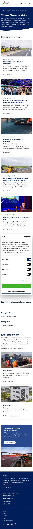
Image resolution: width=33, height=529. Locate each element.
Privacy (4, 518)
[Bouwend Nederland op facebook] (11, 524)
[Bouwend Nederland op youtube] (8, 524)
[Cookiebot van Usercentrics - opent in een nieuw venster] (24, 236)
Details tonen (24, 280)
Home (2, 10)
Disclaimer (5, 515)
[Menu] (30, 3)
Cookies (4, 513)
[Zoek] (21, 3)
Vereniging (7, 10)
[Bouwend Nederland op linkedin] (4, 524)
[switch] (29, 264)
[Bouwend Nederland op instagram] (15, 524)
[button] (30, 3)
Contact (4, 511)
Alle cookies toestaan (17, 286)
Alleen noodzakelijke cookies (16, 291)
